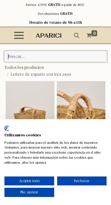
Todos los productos (24, 67)
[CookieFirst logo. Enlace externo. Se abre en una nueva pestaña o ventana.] (6, 128)
